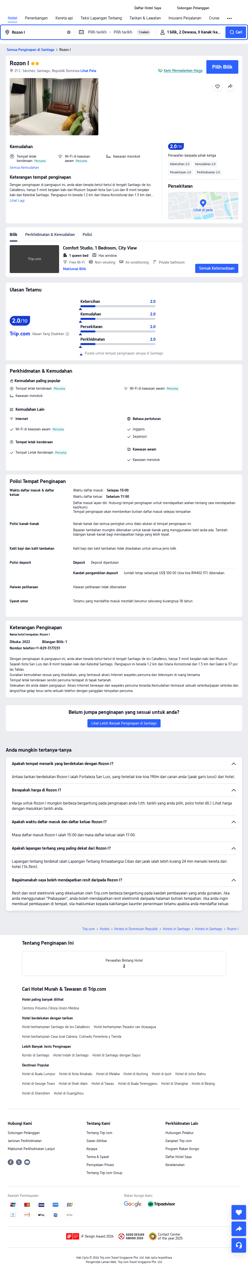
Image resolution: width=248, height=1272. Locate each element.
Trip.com (88, 929)
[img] (54, 106)
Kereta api (64, 18)
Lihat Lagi (17, 200)
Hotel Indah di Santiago (71, 1055)
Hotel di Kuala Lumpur (38, 1074)
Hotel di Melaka (108, 1074)
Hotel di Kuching (136, 1074)
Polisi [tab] (87, 234)
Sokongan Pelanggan (24, 1133)
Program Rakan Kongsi (182, 1149)
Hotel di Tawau (103, 1084)
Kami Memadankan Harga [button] (183, 70)
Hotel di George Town (38, 1084)
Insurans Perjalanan (185, 18)
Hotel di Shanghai (174, 1084)
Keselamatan (175, 1165)
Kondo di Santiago (35, 1055)
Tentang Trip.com (99, 1133)
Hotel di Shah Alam (73, 1084)
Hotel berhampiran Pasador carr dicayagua (125, 1027)
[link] (148, 8)
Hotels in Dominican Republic (136, 929)
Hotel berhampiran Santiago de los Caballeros (56, 1027)
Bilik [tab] (13, 234)
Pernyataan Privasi (100, 1165)
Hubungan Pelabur (179, 1133)
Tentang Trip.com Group (104, 1173)
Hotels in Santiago (176, 929)
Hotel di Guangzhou (69, 1093)
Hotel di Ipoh (161, 1074)
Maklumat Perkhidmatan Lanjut (31, 1149)
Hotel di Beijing (203, 1084)
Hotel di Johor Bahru (190, 1074)
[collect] (239, 1212)
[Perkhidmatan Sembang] (239, 1245)
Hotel (12, 18)
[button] (169, 8)
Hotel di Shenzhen (36, 1093)
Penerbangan (36, 18)
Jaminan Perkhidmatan (25, 1141)
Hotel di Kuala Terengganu (137, 1084)
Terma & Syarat (97, 1157)
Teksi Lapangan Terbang (101, 18)
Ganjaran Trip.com (178, 1141)
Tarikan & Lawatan (145, 18)
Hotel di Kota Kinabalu (75, 1074)
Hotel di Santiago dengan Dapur (116, 1055)
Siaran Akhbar (96, 1141)
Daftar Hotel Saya (178, 1157)
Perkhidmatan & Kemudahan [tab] (50, 234)
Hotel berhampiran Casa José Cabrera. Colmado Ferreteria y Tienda (71, 1037)
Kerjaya (91, 1149)
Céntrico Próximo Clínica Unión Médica (50, 1008)
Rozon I (19, 63)
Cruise (214, 18)
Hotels (104, 929)
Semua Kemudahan (24, 167)
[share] (239, 1229)
